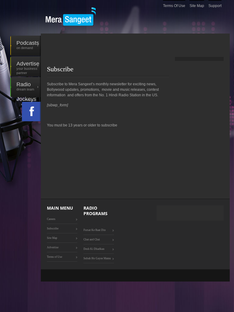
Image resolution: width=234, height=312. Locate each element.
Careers (51, 219)
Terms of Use (174, 6)
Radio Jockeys (26, 89)
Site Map (197, 6)
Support (215, 6)
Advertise (27, 68)
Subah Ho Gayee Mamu (97, 258)
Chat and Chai (91, 239)
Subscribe (52, 228)
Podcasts (27, 45)
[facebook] (31, 111)
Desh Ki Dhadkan (94, 248)
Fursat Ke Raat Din (94, 230)
